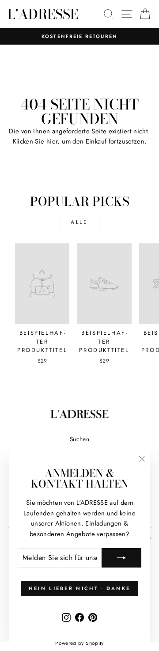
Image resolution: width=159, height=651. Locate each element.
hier (51, 141)
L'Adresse (43, 14)
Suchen (79, 439)
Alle (79, 222)
